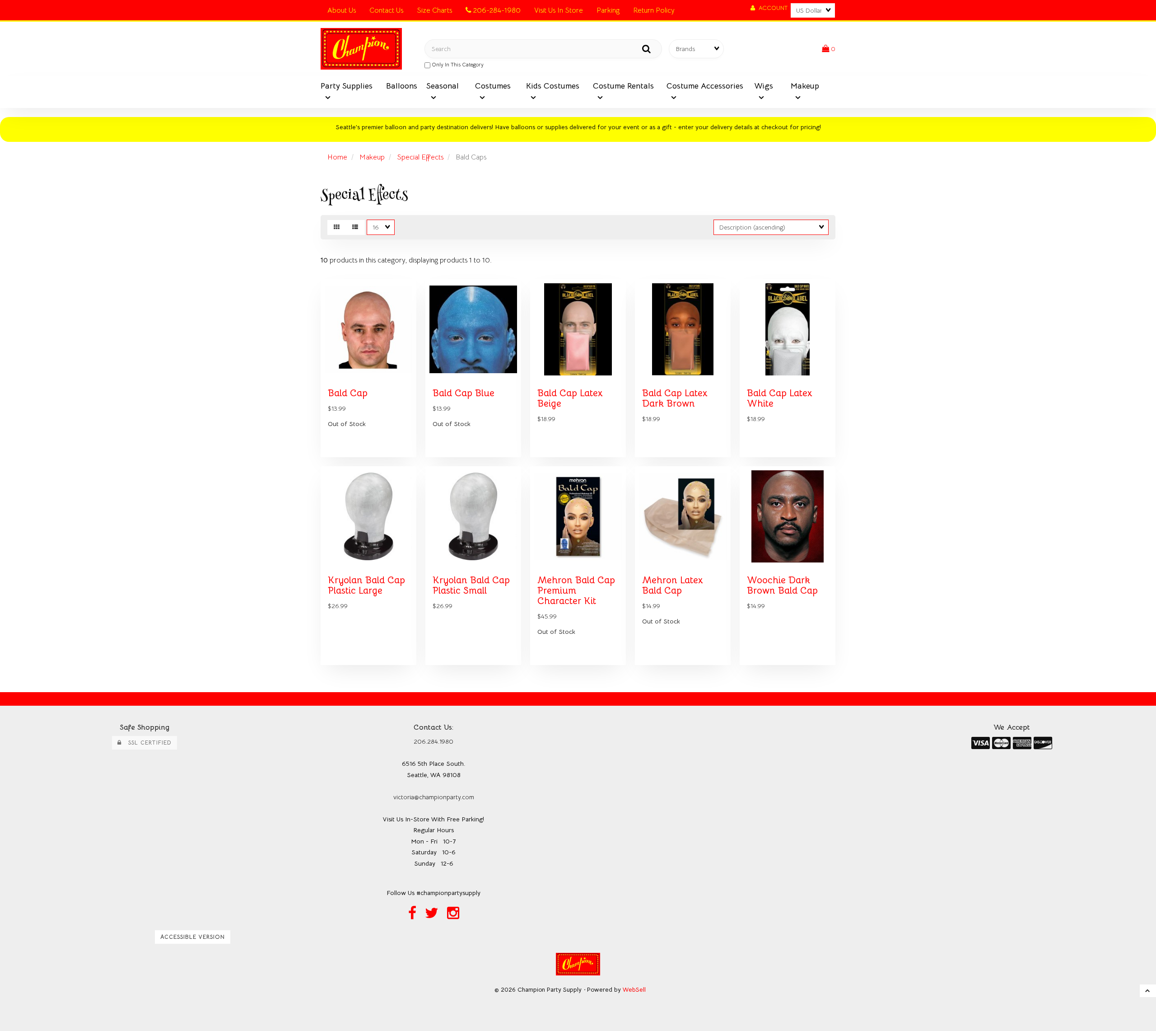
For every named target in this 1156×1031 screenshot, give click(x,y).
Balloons (401, 86)
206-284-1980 (496, 10)
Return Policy (654, 10)
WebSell (634, 990)
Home (337, 157)
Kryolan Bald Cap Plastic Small (471, 585)
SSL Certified (146, 742)
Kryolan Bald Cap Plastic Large (366, 585)
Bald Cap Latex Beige (570, 398)
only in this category (457, 64)
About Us (341, 10)
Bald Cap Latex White (779, 398)
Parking (608, 10)
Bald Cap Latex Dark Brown (675, 398)
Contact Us (386, 10)
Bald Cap (348, 393)
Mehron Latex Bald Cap (672, 585)
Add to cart (388, 463)
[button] (828, 48)
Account (771, 8)
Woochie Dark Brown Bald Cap (782, 585)
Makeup (372, 157)
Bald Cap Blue (463, 393)
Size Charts (434, 10)
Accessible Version (192, 937)
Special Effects (420, 157)
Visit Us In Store (558, 10)
